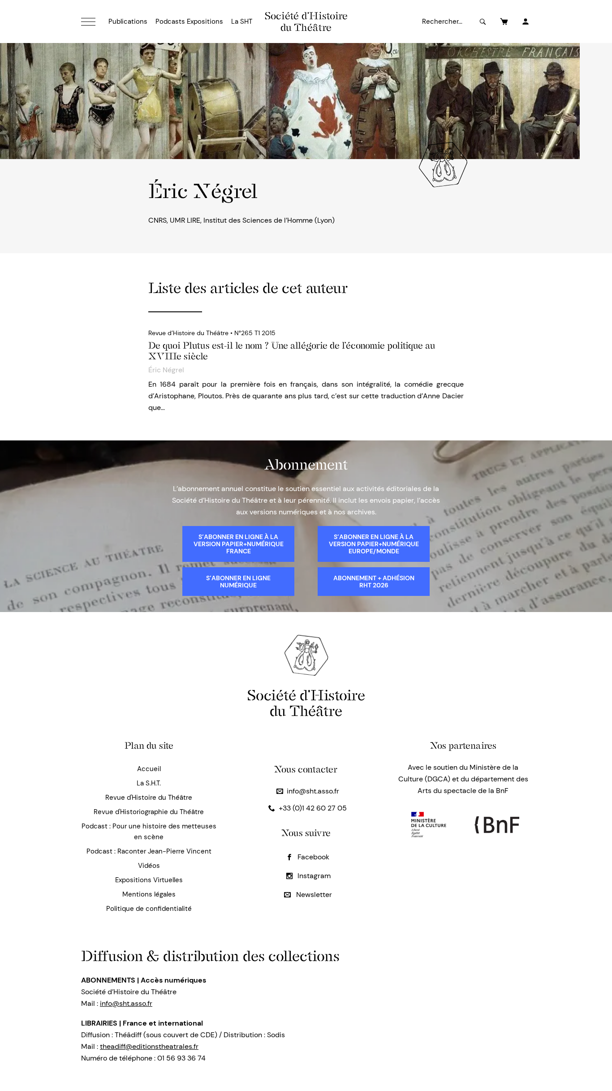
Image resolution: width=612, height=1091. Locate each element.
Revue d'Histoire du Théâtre (148, 797)
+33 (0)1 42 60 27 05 (313, 808)
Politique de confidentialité (149, 908)
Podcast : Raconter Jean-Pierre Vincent (148, 851)
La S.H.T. (149, 783)
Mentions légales (149, 894)
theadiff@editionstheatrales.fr (149, 1046)
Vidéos (149, 865)
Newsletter (313, 894)
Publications (127, 21)
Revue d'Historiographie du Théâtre (149, 811)
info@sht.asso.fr (313, 791)
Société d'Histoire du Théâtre (306, 21)
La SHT (241, 21)
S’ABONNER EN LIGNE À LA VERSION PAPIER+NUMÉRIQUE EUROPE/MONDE (374, 544)
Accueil (149, 768)
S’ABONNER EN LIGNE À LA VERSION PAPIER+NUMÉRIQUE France (239, 544)
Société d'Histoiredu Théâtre (306, 702)
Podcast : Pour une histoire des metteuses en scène (149, 831)
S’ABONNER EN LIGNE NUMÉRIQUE (238, 581)
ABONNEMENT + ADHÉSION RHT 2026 (373, 581)
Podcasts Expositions (189, 21)
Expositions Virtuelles (149, 879)
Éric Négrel (166, 370)
